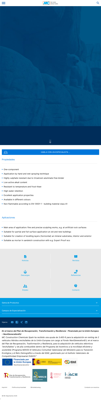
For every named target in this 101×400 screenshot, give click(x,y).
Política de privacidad (19, 387)
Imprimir (4, 387)
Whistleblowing (36, 387)
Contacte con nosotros (91, 387)
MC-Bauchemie (50, 3)
